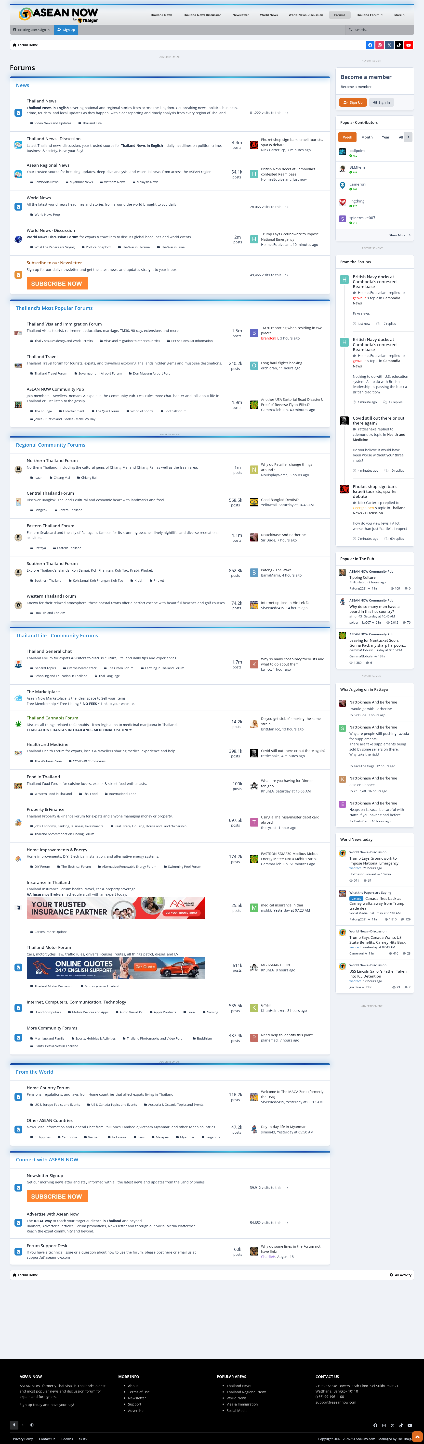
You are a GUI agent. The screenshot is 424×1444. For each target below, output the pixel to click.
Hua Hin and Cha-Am (50, 613)
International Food (122, 794)
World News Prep (47, 215)
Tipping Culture (362, 577)
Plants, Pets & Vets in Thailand (56, 1046)
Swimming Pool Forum (184, 867)
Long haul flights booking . (282, 363)
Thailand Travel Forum (51, 373)
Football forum (175, 411)
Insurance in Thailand (48, 882)
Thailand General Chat (49, 651)
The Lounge (43, 411)
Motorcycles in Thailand (102, 986)
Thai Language (109, 676)
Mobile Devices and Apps (90, 1012)
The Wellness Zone (48, 761)
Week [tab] (347, 137)
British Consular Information (192, 341)
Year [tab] (385, 137)
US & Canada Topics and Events (114, 1105)
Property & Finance (46, 809)
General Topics (45, 668)
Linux (191, 1012)
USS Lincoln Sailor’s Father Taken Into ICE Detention (378, 974)
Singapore (213, 1137)
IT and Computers (48, 1012)
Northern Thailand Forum (52, 460)
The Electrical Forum (76, 867)
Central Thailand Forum (50, 493)
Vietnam (94, 1137)
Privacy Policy (23, 1439)
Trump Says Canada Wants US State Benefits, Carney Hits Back (377, 940)
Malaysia (162, 1137)
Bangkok (41, 510)
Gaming (212, 1012)
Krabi (138, 580)
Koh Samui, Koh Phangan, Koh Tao (98, 580)
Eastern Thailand (69, 548)
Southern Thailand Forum (52, 563)
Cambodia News (46, 182)
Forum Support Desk (47, 1245)
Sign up (26, 1404)
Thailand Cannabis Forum (52, 718)
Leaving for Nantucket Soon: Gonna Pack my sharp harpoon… (377, 643)
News (22, 85)
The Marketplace (43, 691)
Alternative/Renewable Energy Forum (129, 867)
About (133, 1385)
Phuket (159, 580)
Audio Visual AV (131, 1012)
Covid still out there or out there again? (293, 750)
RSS (85, 1439)
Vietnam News (114, 182)
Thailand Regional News (246, 1392)
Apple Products (165, 1012)
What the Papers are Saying (55, 247)
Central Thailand (70, 510)
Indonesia (119, 1137)
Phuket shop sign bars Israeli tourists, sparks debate (375, 491)
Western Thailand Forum (51, 596)
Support (134, 1404)
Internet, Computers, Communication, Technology (76, 1002)
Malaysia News (147, 182)
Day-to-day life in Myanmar (283, 1126)
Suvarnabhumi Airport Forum (100, 373)
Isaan (38, 478)
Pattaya (40, 548)
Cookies (67, 1439)
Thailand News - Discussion (54, 138)
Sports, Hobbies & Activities (96, 1038)
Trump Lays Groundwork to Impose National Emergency (373, 861)
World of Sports (142, 411)
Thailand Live (92, 123)
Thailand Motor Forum (49, 947)
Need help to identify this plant (287, 1035)
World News (39, 198)
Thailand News (41, 101)
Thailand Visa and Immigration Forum (64, 324)
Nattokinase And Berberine (283, 534)
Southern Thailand (48, 580)
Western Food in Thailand (53, 794)
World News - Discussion (51, 230)
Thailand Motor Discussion (54, 986)
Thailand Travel (42, 356)
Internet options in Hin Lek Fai (285, 602)
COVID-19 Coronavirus (89, 761)
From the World (34, 1071)
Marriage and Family (49, 1038)
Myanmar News (81, 182)
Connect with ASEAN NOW (47, 1159)
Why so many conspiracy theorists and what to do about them (292, 661)
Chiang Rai (88, 478)
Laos (141, 1137)
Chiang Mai (62, 478)
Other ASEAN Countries (50, 1120)
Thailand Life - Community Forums (57, 635)
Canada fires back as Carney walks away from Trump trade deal (376, 903)
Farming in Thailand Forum (164, 668)
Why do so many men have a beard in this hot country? (374, 609)
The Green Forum (120, 668)
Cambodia (69, 1137)
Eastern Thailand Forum (50, 525)
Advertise (136, 1410)
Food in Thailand (43, 776)
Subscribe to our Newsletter (54, 262)
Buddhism (204, 1038)
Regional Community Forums (50, 444)
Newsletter (137, 1398)
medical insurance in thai (282, 905)
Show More (397, 235)
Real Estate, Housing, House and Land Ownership (150, 826)
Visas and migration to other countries (132, 341)
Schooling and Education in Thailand (61, 676)
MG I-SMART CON (275, 965)
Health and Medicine (47, 744)
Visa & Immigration (242, 1404)
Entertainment (73, 411)
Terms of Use (139, 1392)
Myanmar (187, 1137)
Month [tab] (367, 137)
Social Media (237, 1410)
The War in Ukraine (136, 247)
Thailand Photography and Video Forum (156, 1038)
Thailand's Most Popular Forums (54, 308)
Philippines (43, 1137)
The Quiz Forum (107, 411)
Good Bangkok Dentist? (280, 499)
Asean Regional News (48, 165)
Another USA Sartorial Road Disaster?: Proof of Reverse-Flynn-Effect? (292, 402)
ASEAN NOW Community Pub (55, 389)
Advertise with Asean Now (53, 1214)
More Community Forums (52, 1028)
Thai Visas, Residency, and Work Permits (64, 341)
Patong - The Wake (276, 570)
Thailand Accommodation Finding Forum (64, 834)
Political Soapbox (98, 247)
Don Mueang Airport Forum (153, 373)
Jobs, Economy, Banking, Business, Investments (69, 826)
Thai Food (90, 794)
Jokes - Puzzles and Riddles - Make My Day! (65, 419)
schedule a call (79, 894)
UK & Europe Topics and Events (57, 1105)
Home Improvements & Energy (57, 850)
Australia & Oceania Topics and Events (175, 1105)
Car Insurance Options (51, 932)
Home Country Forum (48, 1088)
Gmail (266, 1005)
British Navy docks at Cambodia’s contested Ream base (375, 281)
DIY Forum (42, 867)
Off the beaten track (82, 668)
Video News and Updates (53, 123)
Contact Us (47, 1439)
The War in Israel (173, 247)
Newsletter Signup (45, 1175)
